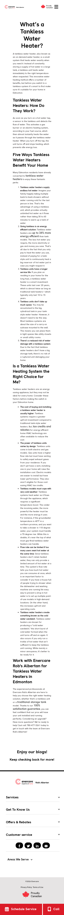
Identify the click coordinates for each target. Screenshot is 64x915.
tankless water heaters (28, 177)
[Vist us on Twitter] (28, 845)
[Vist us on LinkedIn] (37, 845)
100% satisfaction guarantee (26, 707)
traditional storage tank (31, 702)
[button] (56, 7)
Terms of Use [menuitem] (38, 887)
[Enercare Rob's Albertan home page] (15, 6)
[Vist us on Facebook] (19, 845)
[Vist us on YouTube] (46, 845)
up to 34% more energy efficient (35, 234)
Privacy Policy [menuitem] (26, 887)
